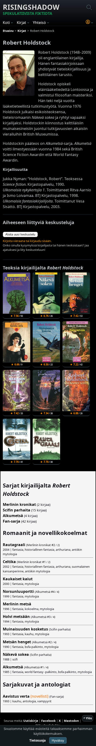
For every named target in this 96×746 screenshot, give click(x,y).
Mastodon (71, 721)
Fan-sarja (11, 521)
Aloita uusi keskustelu (20, 234)
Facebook (48, 721)
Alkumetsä (13, 515)
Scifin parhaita (16, 510)
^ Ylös (87, 718)
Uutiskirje (30, 721)
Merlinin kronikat (19, 504)
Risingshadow (31, 9)
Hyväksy (58, 740)
